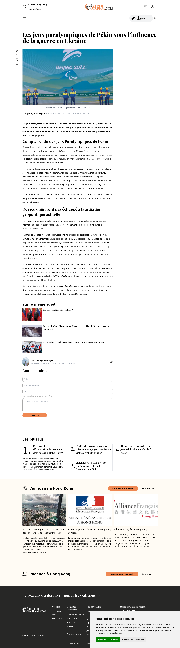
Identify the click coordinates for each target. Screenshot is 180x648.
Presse (70, 626)
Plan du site (75, 644)
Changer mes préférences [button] (133, 639)
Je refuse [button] (114, 639)
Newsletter (57, 618)
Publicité (71, 622)
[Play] (149, 18)
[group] (149, 18)
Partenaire (72, 618)
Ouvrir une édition (75, 614)
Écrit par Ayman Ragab (33, 113)
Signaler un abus (74, 634)
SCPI (89, 615)
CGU (69, 630)
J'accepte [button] (102, 639)
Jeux (88, 630)
